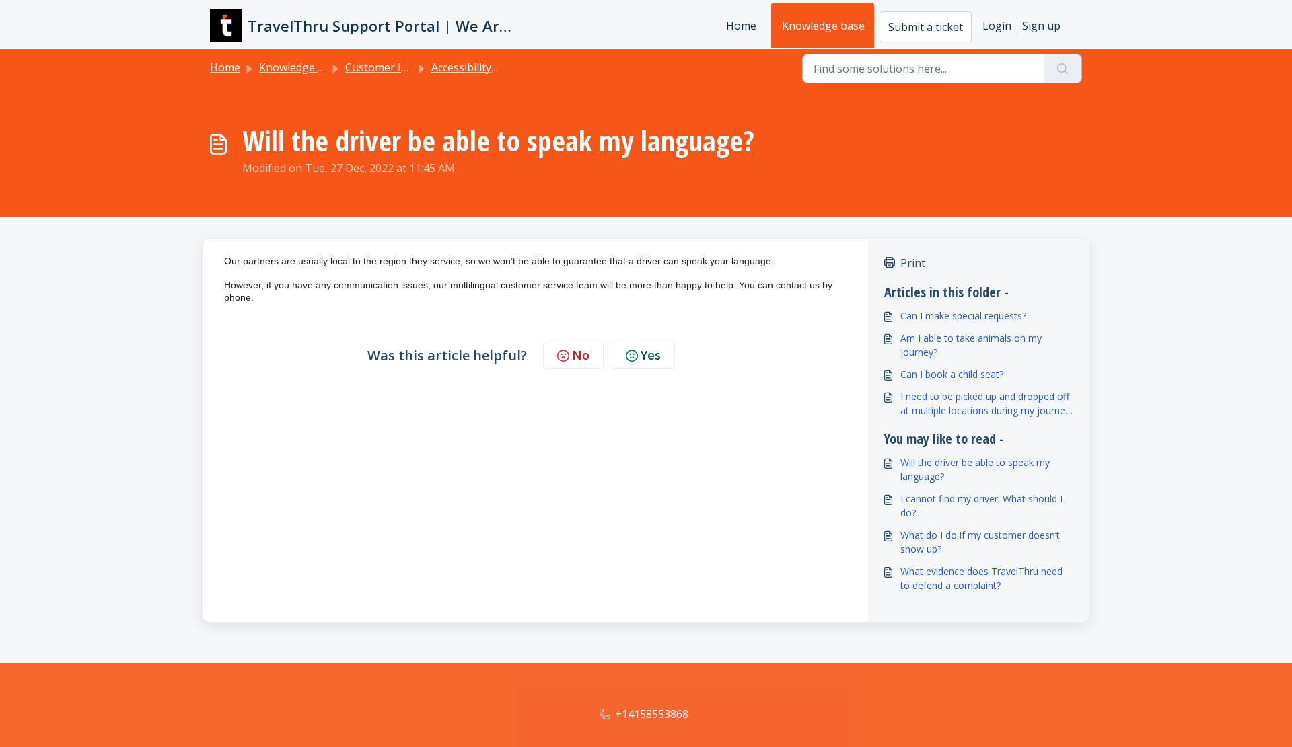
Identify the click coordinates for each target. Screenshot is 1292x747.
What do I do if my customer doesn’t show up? (980, 541)
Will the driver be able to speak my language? (975, 469)
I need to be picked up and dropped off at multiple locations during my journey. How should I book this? (986, 404)
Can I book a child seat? (951, 374)
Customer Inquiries (393, 67)
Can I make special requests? (963, 315)
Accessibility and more (486, 67)
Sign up (1041, 25)
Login (996, 25)
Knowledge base (823, 25)
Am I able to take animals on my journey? (971, 344)
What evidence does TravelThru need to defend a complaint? (981, 578)
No (580, 355)
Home (741, 25)
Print (912, 262)
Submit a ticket (925, 26)
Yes (651, 355)
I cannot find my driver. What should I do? (981, 505)
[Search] (1063, 68)
